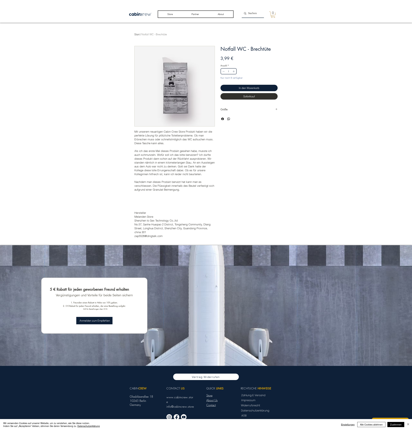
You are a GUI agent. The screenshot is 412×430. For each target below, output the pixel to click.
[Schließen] (408, 424)
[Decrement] (223, 71)
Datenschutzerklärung (88, 426)
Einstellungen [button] (348, 424)
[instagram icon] (169, 417)
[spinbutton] (228, 71)
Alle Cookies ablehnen (371, 424)
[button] (170, 14)
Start (137, 34)
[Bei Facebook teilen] (223, 119)
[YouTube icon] (184, 417)
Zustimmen (396, 424)
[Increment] (234, 71)
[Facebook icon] (176, 417)
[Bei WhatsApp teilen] (229, 119)
